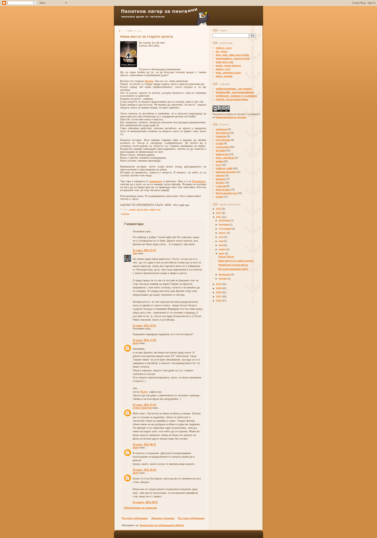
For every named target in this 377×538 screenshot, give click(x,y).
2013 (219, 209)
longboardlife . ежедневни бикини (235, 92)
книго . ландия (224, 76)
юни (221, 241)
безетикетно (223, 133)
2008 (219, 292)
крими (152, 209)
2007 (219, 296)
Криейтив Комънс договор (231, 117)
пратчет (220, 175)
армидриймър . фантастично (233, 58)
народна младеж (226, 172)
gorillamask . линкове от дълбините (236, 96)
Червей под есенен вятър (233, 265)
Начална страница (162, 518)
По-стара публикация (191, 518)
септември (225, 228)
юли (221, 237)
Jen (135, 253)
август (223, 233)
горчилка (221, 136)
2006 (219, 300)
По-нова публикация (135, 518)
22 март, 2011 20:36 (144, 469)
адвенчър (221, 129)
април (222, 249)
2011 (219, 217)
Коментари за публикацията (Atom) (162, 525)
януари (223, 278)
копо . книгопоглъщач (228, 72)
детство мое (223, 140)
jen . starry (222, 51)
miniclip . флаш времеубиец (232, 99)
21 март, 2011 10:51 (144, 325)
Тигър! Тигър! (226, 256)
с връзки (221, 186)
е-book (132, 209)
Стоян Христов (142, 407)
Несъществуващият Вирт (233, 269)
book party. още (224, 62)
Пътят (144, 391)
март (222, 253)
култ (158, 209)
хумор (219, 196)
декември (225, 220)
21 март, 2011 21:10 (144, 404)
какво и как (222, 154)
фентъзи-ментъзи (226, 193)
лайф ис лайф (224, 168)
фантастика (223, 189)
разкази (220, 179)
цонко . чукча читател (228, 65)
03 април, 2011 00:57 (145, 502)
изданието (155, 181)
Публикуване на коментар (140, 507)
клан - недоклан (225, 157)
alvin (136, 343)
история (220, 150)
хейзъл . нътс (224, 48)
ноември (224, 224)
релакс (220, 182)
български (198, 181)
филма (149, 81)
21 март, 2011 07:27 (144, 250)
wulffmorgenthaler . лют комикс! (234, 88)
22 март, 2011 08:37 (144, 444)
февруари (225, 274)
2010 (219, 284)
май (221, 245)
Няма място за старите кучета (146, 37)
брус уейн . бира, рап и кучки (232, 55)
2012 (219, 213)
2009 (219, 288)
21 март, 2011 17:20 (144, 340)
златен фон (142, 209)
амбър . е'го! (223, 69)
